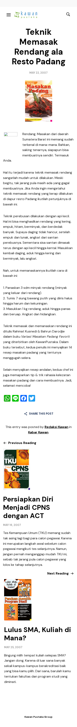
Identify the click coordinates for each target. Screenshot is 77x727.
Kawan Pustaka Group (38, 717)
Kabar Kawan (38, 432)
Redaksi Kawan (56, 427)
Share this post (41, 413)
